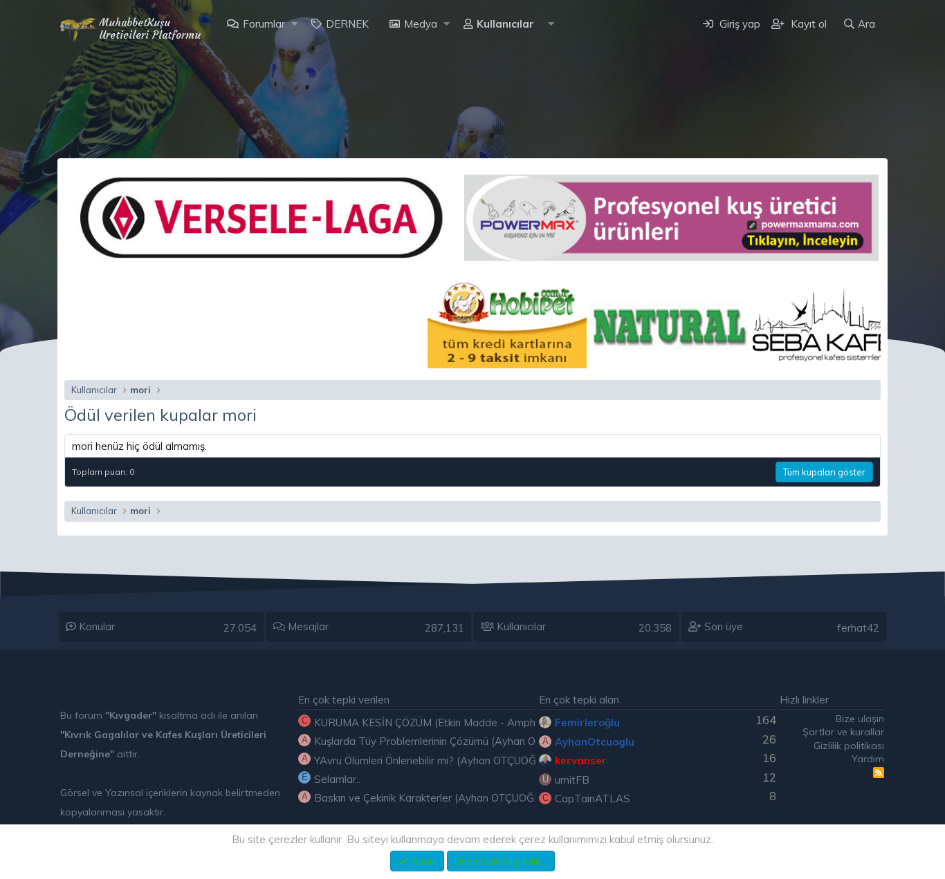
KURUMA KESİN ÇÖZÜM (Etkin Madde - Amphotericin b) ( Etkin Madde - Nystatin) (509, 722)
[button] (294, 24)
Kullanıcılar (505, 23)
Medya (420, 23)
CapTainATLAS (592, 798)
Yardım (868, 759)
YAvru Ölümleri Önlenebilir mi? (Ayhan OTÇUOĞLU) (433, 760)
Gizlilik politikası (849, 745)
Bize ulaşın (860, 718)
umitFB (572, 779)
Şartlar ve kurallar (843, 732)
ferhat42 (858, 627)
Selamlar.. (337, 779)
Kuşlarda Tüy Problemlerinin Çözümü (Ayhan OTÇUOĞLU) (450, 741)
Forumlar (264, 23)
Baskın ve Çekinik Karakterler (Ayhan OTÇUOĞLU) (432, 797)
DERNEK (347, 23)
